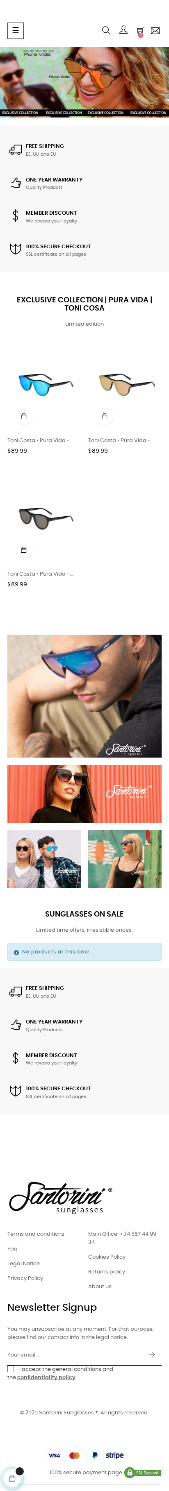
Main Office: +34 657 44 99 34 (122, 1238)
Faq (12, 1249)
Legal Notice (23, 1263)
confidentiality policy (46, 1377)
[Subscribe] (152, 1355)
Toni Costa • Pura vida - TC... (119, 441)
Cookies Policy (107, 1257)
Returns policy (106, 1272)
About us (100, 1286)
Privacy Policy (25, 1278)
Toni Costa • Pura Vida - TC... (38, 441)
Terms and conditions (35, 1234)
